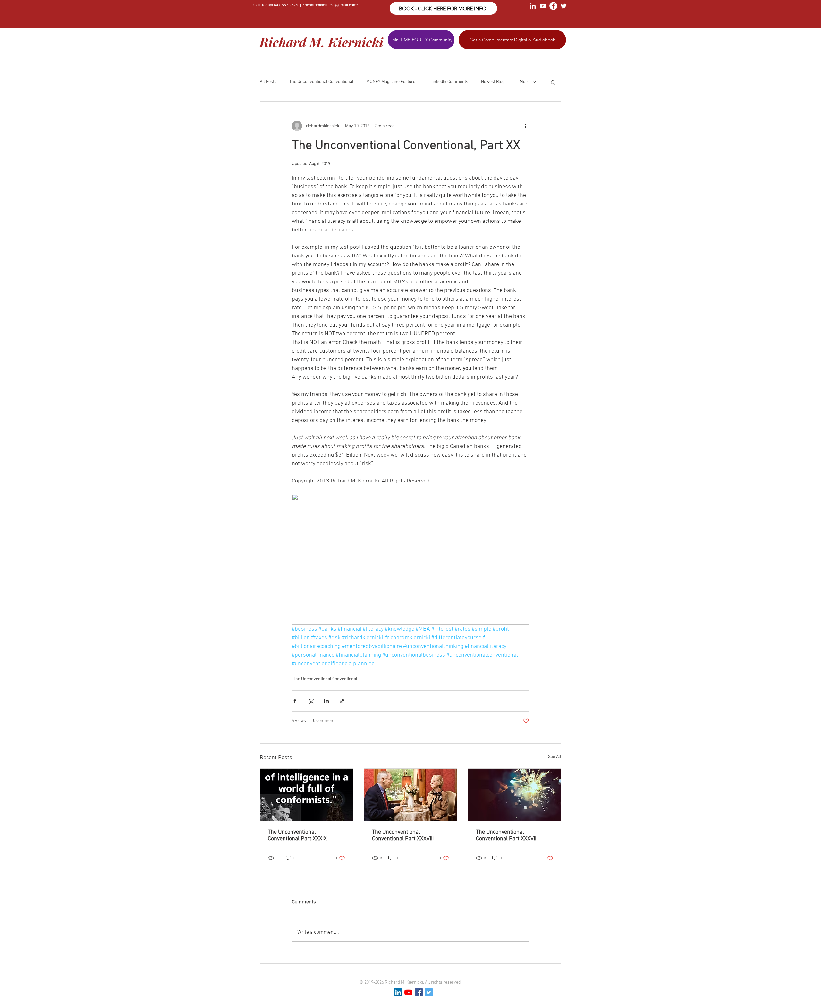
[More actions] (525, 126)
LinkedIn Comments (449, 82)
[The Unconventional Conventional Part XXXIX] (306, 795)
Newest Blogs (494, 82)
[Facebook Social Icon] (419, 992)
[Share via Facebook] (295, 701)
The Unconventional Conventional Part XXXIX (297, 835)
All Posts (268, 82)
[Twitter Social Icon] (429, 992)
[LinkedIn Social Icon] (398, 992)
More (524, 82)
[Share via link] (342, 701)
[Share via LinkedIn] (326, 701)
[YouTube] (408, 992)
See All (554, 756)
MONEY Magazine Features (392, 82)
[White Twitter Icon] (564, 6)
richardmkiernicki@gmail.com (330, 5)
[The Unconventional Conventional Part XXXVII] (514, 795)
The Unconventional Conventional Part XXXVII (506, 835)
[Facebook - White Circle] (553, 6)
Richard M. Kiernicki (321, 41)
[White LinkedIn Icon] (533, 6)
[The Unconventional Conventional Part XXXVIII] (410, 795)
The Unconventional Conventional (321, 82)
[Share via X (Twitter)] (311, 701)
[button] (553, 82)
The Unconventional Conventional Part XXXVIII (403, 835)
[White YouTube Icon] (543, 6)
